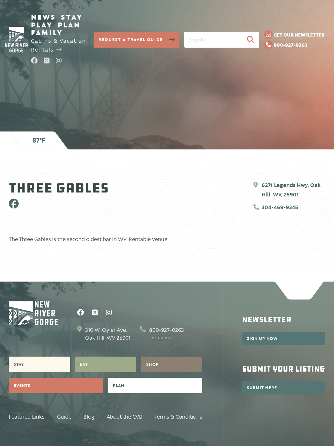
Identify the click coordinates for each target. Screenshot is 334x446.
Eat (84, 364)
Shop (152, 364)
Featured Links (27, 417)
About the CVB (124, 417)
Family (47, 33)
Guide (64, 417)
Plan (69, 25)
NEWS (43, 17)
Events (22, 385)
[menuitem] (43, 17)
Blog (89, 417)
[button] (250, 39)
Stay (72, 17)
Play (42, 25)
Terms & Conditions (178, 417)
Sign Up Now (262, 338)
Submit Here (262, 387)
